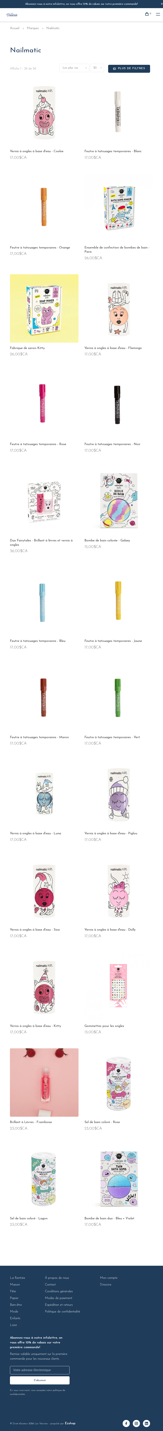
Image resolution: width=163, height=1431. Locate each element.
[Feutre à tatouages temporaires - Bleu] (44, 602)
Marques (33, 28)
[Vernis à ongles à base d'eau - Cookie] (44, 112)
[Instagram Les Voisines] (138, 1424)
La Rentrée (17, 1278)
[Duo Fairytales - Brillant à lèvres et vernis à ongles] (44, 502)
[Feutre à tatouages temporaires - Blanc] (118, 112)
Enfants (15, 1318)
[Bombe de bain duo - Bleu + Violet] (118, 1180)
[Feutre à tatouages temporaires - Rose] (44, 405)
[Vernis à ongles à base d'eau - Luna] (44, 795)
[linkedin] (148, 1424)
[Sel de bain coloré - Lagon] (44, 1180)
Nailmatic (52, 28)
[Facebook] (128, 1424)
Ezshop (70, 1423)
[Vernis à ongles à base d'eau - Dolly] (118, 891)
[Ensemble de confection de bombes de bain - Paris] (118, 209)
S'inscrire (105, 1284)
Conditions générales (59, 1291)
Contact (50, 1284)
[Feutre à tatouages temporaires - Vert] (118, 698)
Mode (14, 1311)
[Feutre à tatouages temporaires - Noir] (118, 405)
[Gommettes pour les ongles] (118, 987)
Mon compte (108, 1278)
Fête (13, 1291)
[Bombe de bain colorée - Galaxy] (118, 502)
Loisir (13, 1325)
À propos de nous (57, 1278)
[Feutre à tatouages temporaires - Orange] (44, 209)
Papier (14, 1298)
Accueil (14, 28)
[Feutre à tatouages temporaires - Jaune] (118, 602)
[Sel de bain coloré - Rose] (118, 1083)
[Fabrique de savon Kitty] (44, 309)
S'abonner (40, 1380)
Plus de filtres (131, 68)
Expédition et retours (59, 1305)
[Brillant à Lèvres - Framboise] (44, 1083)
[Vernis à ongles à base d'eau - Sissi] (44, 891)
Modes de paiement (58, 1298)
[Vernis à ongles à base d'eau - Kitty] (44, 987)
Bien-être (16, 1305)
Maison (15, 1284)
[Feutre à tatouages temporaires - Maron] (44, 698)
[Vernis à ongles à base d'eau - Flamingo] (118, 309)
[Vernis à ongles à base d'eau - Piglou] (118, 795)
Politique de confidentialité (62, 1311)
